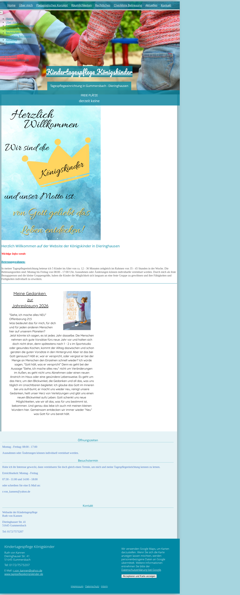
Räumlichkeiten (81, 5)
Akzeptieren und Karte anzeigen (139, 576)
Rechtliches (102, 5)
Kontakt (166, 5)
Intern (104, 586)
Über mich (26, 5)
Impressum (77, 586)
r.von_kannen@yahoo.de (27, 570)
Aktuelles (151, 5)
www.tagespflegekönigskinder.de (23, 574)
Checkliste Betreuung (128, 5)
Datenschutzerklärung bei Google (141, 569)
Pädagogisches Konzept (52, 5)
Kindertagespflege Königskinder (89, 71)
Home (11, 5)
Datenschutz (92, 586)
